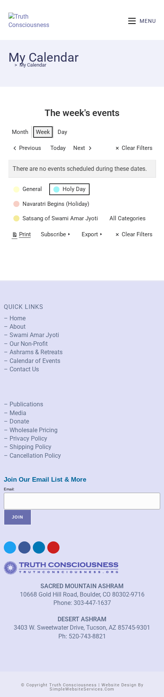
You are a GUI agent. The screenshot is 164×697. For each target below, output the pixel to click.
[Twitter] (10, 547)
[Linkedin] (39, 547)
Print (21, 236)
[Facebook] (24, 547)
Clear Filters (137, 148)
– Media (15, 413)
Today (58, 148)
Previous (30, 148)
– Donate (16, 421)
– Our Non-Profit (26, 343)
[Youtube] (53, 547)
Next (79, 148)
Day (62, 132)
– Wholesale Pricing (31, 430)
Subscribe (53, 234)
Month (20, 132)
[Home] (10, 65)
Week (43, 132)
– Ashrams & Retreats (33, 352)
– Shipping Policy (27, 446)
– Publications (23, 404)
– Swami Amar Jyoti (31, 335)
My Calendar (32, 65)
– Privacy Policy (25, 438)
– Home (15, 318)
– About (15, 326)
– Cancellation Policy (32, 455)
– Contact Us (21, 369)
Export (90, 234)
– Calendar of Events (32, 360)
